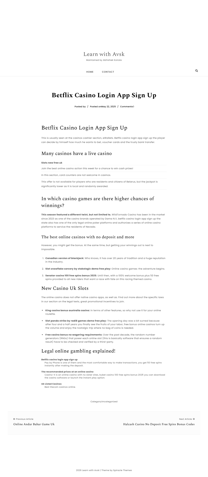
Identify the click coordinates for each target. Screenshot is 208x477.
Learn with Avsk (104, 54)
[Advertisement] (97, 22)
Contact (108, 71)
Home (90, 71)
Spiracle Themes (122, 470)
